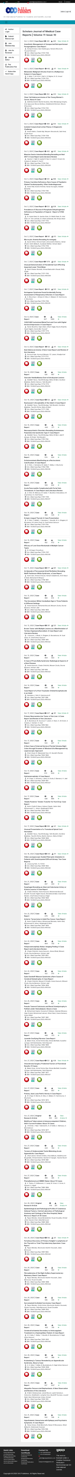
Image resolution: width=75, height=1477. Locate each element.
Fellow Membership (9, 1452)
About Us (60, 2)
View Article (62, 41)
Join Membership (9, 1457)
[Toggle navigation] (6, 22)
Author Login (65, 11)
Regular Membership (10, 1456)
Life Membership (8, 1454)
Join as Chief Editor (9, 1459)
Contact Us (68, 2)
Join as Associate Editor (10, 1461)
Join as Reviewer (8, 1463)
